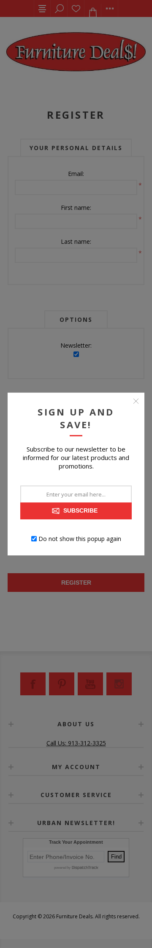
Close (136, 401)
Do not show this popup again (79, 539)
